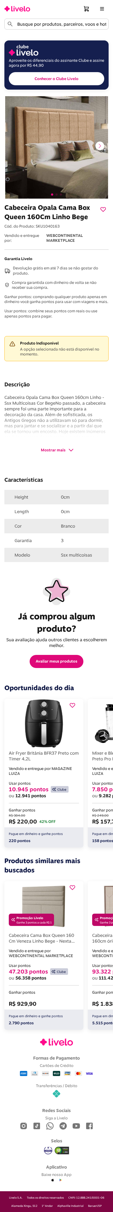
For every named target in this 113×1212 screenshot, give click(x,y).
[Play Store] (60, 1180)
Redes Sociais (56, 1110)
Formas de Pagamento (56, 1058)
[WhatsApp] (50, 1126)
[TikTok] (36, 1126)
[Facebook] (89, 1126)
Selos (56, 1140)
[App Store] (52, 1180)
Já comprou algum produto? (57, 622)
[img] (62, 1150)
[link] (17, 8)
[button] (86, 8)
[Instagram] (23, 1126)
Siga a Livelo (56, 1118)
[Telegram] (63, 1126)
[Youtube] (76, 1126)
